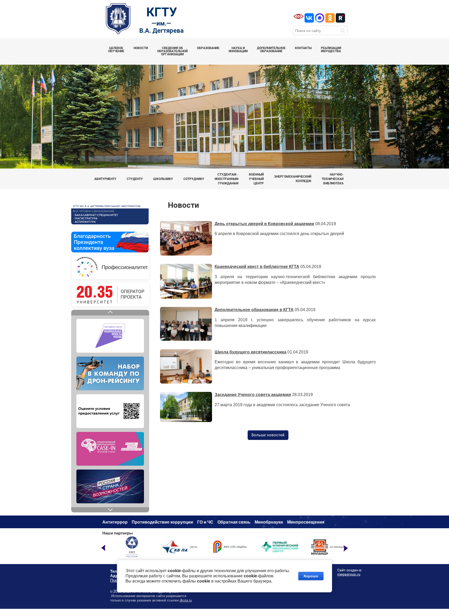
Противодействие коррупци (161, 522)
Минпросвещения (305, 522)
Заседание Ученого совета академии (253, 394)
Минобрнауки (269, 522)
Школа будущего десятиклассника (250, 352)
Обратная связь (233, 522)
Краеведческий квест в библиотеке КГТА (257, 266)
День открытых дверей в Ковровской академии (264, 224)
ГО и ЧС (205, 522)
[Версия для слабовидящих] (298, 16)
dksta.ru (186, 600)
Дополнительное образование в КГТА (254, 309)
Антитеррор (115, 522)
